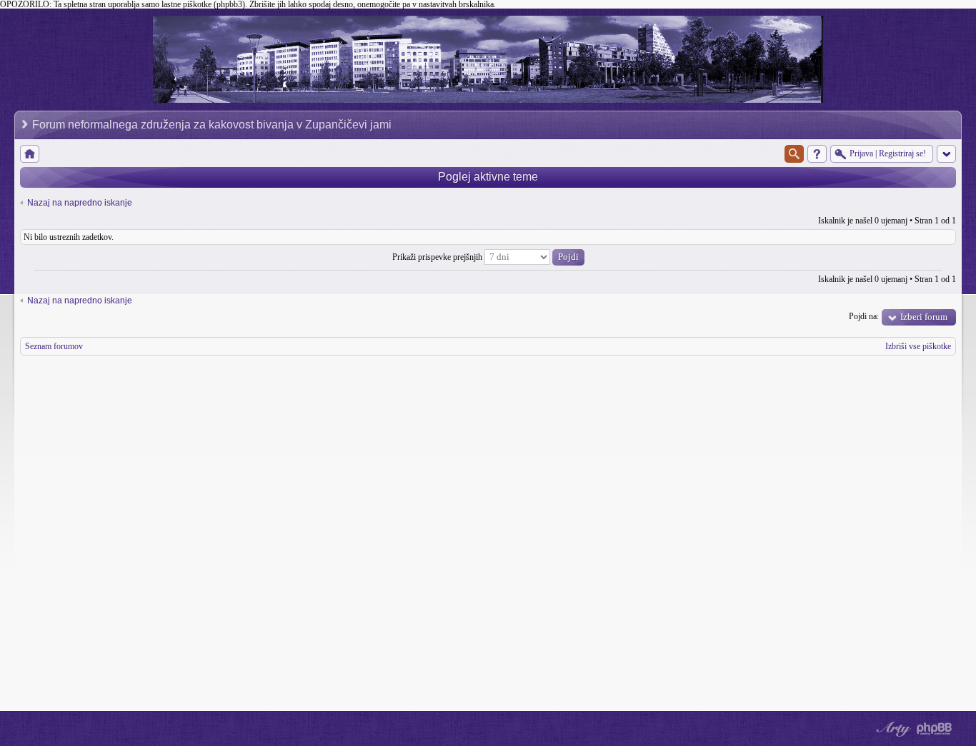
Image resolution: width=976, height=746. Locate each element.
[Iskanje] (794, 154)
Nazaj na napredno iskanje (79, 203)
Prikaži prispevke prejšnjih (438, 257)
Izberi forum (923, 316)
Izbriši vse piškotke (918, 346)
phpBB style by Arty (891, 729)
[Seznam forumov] (29, 154)
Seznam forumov (54, 346)
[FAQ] (817, 154)
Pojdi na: (864, 316)
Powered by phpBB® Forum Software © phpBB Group (934, 729)
